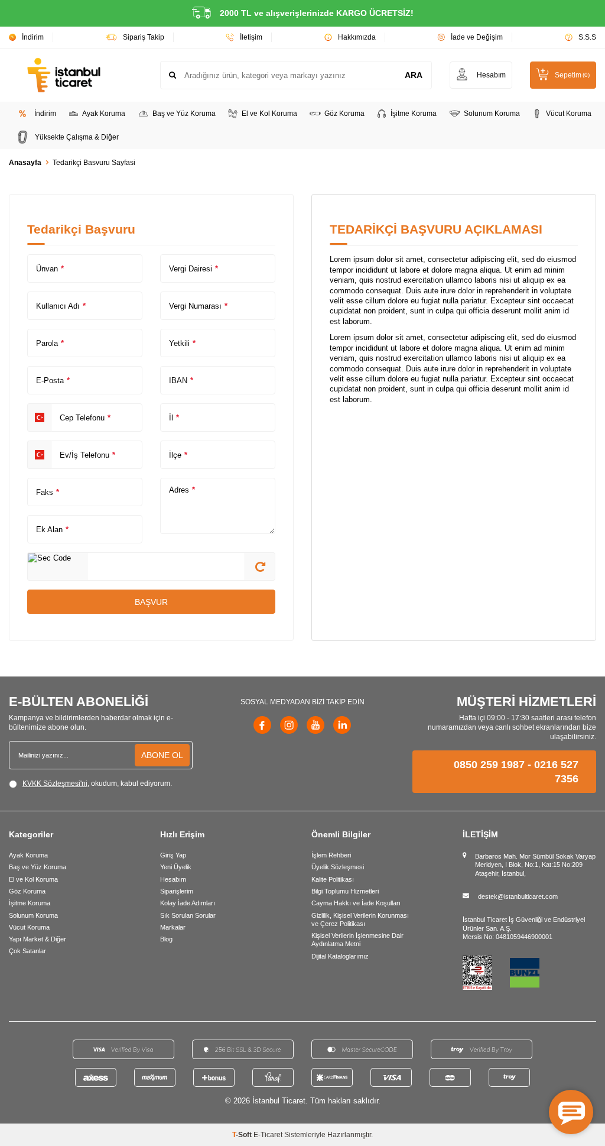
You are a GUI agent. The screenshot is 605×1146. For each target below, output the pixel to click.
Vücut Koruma (568, 113)
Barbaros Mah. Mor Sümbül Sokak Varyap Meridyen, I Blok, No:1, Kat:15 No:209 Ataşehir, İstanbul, (535, 865)
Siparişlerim (176, 891)
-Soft (242, 1135)
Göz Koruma (344, 113)
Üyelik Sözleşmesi (337, 866)
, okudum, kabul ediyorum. (97, 783)
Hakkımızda (357, 37)
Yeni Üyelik (175, 866)
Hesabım (173, 879)
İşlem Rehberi (331, 855)
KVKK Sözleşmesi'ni (54, 783)
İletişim (251, 37)
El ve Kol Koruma (269, 113)
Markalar (173, 927)
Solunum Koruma (492, 113)
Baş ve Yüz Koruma (184, 113)
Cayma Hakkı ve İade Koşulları (356, 903)
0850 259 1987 (489, 765)
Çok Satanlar (27, 950)
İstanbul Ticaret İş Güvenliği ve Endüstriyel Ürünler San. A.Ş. (524, 923)
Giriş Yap (173, 855)
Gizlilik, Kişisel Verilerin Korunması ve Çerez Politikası (360, 919)
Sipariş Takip (143, 37)
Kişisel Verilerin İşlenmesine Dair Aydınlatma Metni (357, 939)
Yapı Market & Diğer (37, 939)
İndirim (33, 37)
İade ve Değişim (477, 37)
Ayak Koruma (103, 113)
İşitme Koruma (414, 113)
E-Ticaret (267, 1135)
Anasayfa (25, 162)
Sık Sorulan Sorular (188, 915)
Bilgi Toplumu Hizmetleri (345, 891)
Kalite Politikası (332, 879)
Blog (166, 939)
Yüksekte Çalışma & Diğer (77, 137)
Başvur (151, 602)
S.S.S (587, 37)
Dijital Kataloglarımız (340, 956)
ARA (413, 75)
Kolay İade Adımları (187, 903)
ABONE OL (162, 755)
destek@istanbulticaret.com (518, 896)
